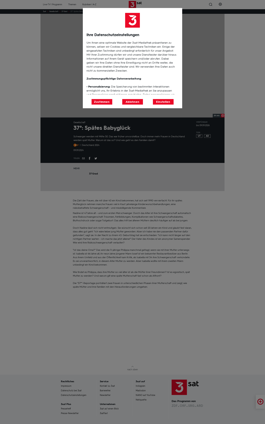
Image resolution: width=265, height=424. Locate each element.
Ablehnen (132, 102)
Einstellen (163, 102)
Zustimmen (102, 102)
